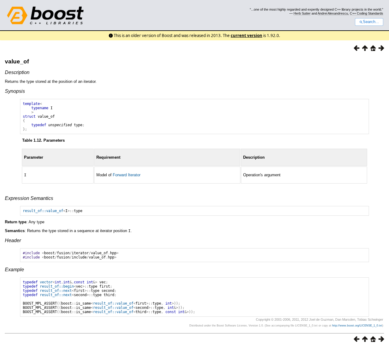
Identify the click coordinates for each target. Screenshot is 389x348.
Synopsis (15, 91)
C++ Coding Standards (366, 13)
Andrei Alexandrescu (333, 13)
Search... (371, 22)
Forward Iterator (126, 175)
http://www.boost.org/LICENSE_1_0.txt (357, 325)
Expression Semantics (29, 198)
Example (14, 269)
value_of (17, 61)
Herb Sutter (302, 13)
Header (13, 240)
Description (17, 72)
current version (246, 35)
